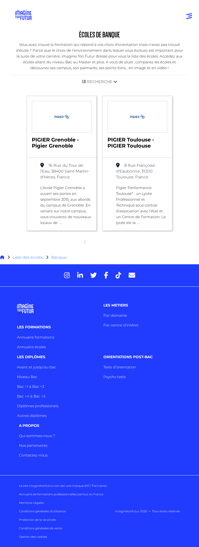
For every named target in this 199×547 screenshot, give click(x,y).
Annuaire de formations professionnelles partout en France (61, 494)
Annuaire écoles (31, 347)
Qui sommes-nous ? (37, 435)
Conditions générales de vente (40, 528)
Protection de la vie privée (37, 520)
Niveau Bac (27, 376)
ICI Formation (97, 486)
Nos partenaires (33, 445)
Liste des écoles (28, 257)
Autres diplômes (32, 415)
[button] (99, 82)
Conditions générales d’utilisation (42, 511)
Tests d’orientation (119, 367)
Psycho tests (114, 376)
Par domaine (115, 315)
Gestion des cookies (33, 537)
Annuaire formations (35, 337)
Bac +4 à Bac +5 (31, 396)
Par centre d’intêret (121, 325)
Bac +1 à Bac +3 (30, 386)
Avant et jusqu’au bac (36, 367)
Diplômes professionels (37, 406)
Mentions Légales (31, 503)
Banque (59, 257)
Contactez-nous (33, 455)
